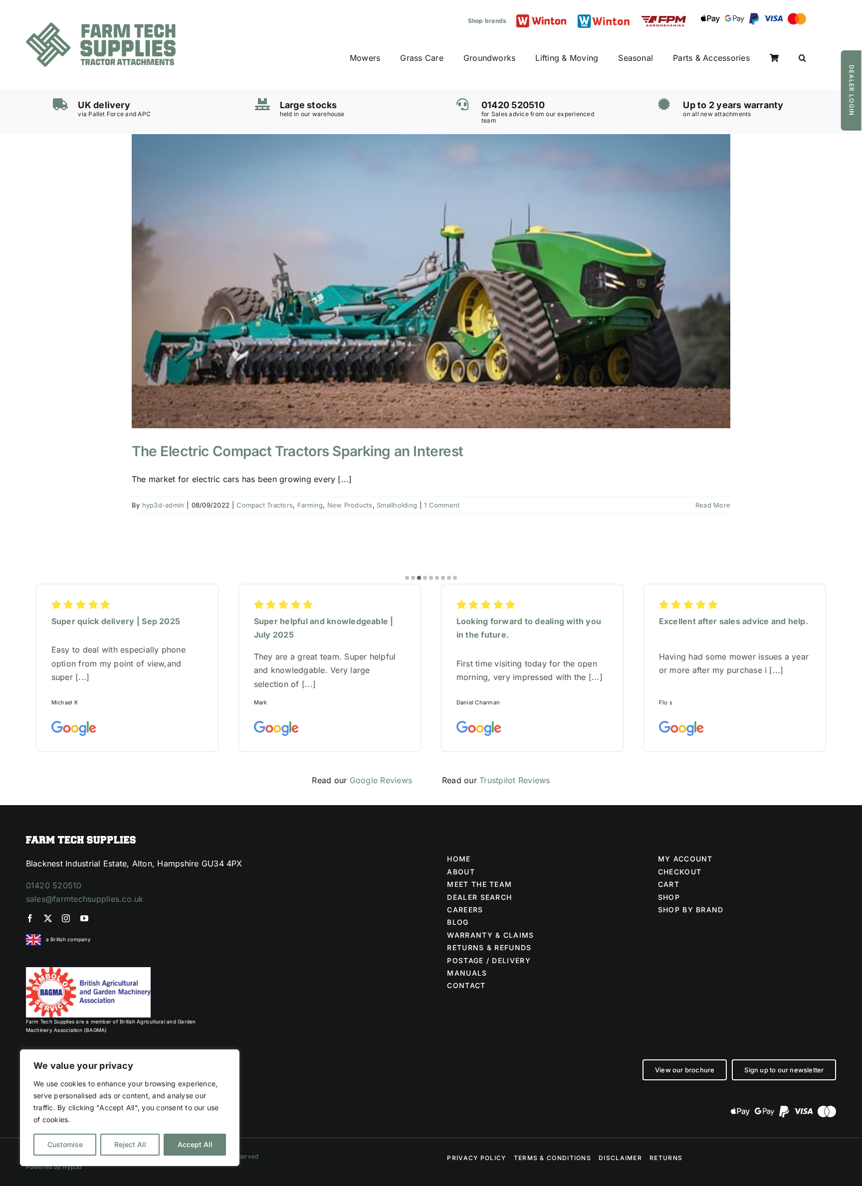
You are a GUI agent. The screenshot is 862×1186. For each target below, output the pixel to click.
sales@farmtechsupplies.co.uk (85, 899)
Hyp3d (71, 1167)
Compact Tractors (264, 505)
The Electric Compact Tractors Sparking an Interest (297, 451)
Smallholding (397, 505)
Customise (65, 1144)
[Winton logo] (541, 18)
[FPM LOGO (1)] (663, 20)
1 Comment (441, 505)
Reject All (130, 1144)
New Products (350, 505)
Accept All (195, 1144)
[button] (802, 58)
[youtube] (84, 918)
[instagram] (66, 918)
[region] (129, 1107)
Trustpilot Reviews (514, 780)
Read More (712, 505)
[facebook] (30, 918)
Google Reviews (381, 780)
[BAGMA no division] (88, 971)
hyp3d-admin (163, 505)
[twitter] (48, 918)
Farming (310, 505)
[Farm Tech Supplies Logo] (101, 26)
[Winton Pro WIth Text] (603, 17)
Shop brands (487, 20)
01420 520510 (54, 885)
